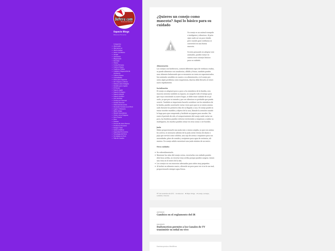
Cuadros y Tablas (119, 69)
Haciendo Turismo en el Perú (123, 107)
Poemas (116, 121)
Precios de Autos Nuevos (121, 123)
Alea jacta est (117, 48)
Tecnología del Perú (120, 134)
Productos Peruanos (120, 126)
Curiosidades (117, 77)
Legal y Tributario (119, 109)
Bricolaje (116, 61)
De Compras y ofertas (120, 82)
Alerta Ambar (118, 50)
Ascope (115, 54)
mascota (166, 196)
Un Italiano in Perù (119, 136)
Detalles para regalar (120, 86)
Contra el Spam (118, 67)
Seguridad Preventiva (120, 132)
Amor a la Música (119, 52)
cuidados (160, 196)
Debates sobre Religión (121, 84)
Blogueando (117, 59)
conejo (200, 194)
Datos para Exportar (120, 80)
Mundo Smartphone (120, 113)
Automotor (117, 57)
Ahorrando (117, 46)
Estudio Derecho (118, 103)
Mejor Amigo (117, 111)
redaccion (180, 194)
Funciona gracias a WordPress (167, 246)
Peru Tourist (117, 117)
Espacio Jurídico (118, 96)
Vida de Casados (118, 138)
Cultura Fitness (118, 75)
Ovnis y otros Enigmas (120, 115)
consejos (206, 194)
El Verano (116, 88)
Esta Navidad (117, 98)
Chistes (115, 63)
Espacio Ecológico (119, 92)
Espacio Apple (118, 90)
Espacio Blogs (121, 31)
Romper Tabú (118, 128)
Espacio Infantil (118, 94)
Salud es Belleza (118, 130)
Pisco (115, 119)
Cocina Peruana (118, 65)
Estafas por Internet (120, 100)
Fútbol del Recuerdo (120, 105)
